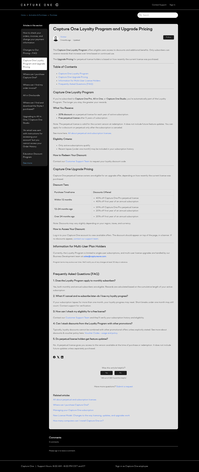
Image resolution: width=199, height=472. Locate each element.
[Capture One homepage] (39, 4)
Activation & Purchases (38, 15)
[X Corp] (58, 357)
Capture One (27, 466)
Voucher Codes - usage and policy (101, 333)
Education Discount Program (32, 155)
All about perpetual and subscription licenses (74, 400)
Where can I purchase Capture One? (33, 76)
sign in (57, 451)
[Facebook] (54, 357)
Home (23, 15)
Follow (168, 37)
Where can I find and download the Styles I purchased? (33, 106)
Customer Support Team (77, 161)
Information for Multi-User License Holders (79, 81)
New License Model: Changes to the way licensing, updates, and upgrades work (91, 416)
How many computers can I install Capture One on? (78, 421)
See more (27, 163)
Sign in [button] (172, 5)
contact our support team (86, 239)
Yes (106, 373)
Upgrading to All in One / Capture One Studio (32, 120)
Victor (63, 37)
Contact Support (159, 5)
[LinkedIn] (62, 357)
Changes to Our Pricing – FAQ (31, 51)
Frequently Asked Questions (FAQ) (75, 84)
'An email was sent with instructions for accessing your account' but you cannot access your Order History (33, 138)
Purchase (53, 15)
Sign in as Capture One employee (131, 466)
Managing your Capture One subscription (73, 410)
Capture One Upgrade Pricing (73, 77)
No (120, 373)
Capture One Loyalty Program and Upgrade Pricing (34, 64)
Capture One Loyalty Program (73, 74)
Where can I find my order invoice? (33, 86)
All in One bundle (31, 95)
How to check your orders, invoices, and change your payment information (33, 38)
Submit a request (124, 387)
